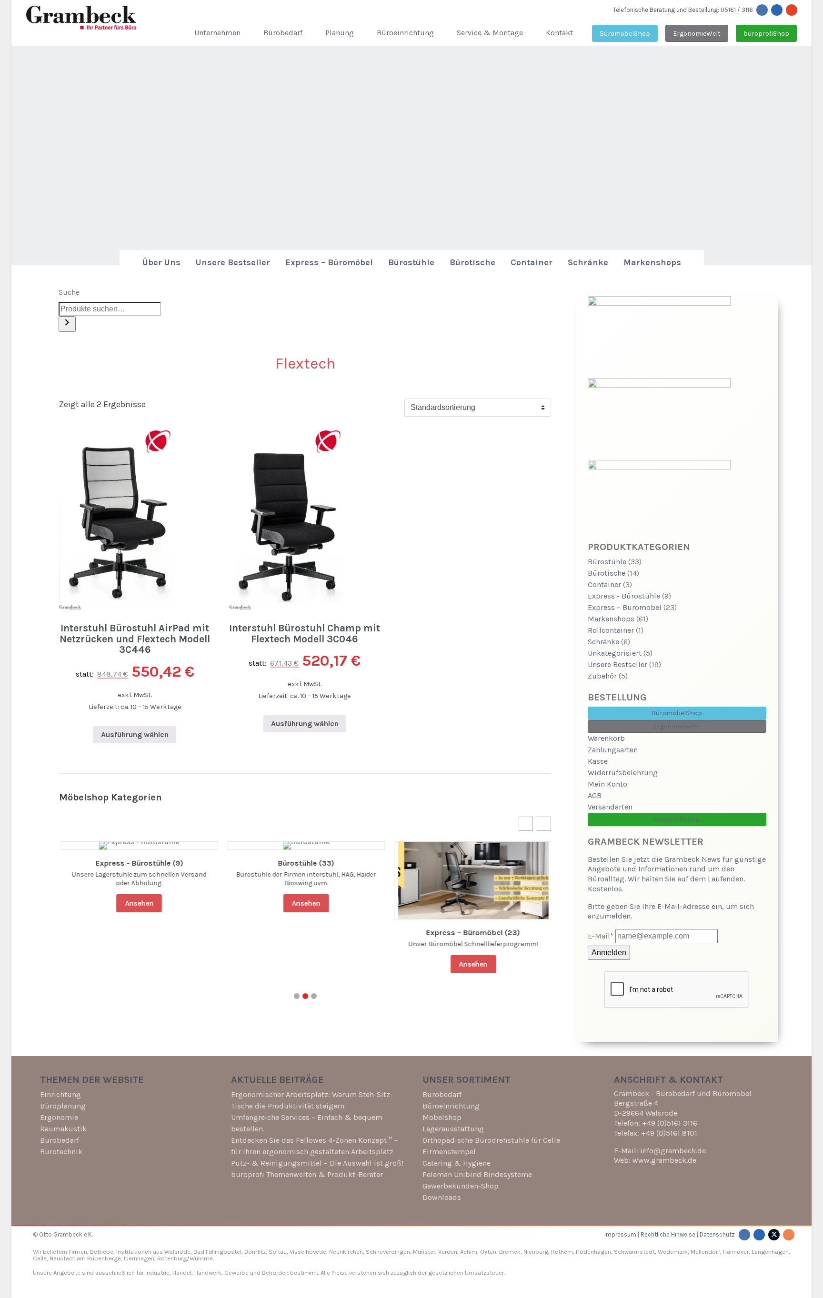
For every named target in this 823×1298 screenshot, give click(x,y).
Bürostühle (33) (305, 863)
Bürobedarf (282, 32)
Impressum (620, 1234)
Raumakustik (63, 1128)
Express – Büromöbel (329, 262)
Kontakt (559, 32)
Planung (339, 32)
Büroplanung (63, 1105)
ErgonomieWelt (697, 34)
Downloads (441, 1197)
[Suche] (67, 324)
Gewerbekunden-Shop (460, 1185)
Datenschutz (717, 1234)
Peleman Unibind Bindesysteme (477, 1174)
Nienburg (535, 1251)
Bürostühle (411, 262)
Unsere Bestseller (233, 262)
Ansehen (138, 903)
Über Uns (161, 262)
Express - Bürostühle (624, 595)
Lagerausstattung (453, 1128)
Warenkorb (606, 738)
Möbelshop (442, 1117)
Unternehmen (217, 32)
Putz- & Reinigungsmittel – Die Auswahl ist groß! (317, 1163)
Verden (447, 1251)
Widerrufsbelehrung (623, 772)
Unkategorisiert (615, 653)
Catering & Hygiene (456, 1163)
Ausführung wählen (135, 734)
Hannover (736, 1251)
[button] (526, 824)
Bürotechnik (61, 1151)
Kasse (598, 761)
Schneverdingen (388, 1251)
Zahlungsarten (613, 749)
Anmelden (609, 953)
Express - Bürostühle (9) (138, 863)
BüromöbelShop (625, 34)
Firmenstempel (449, 1151)
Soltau (278, 1251)
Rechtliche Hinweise (668, 1234)
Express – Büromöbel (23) (472, 933)
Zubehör (602, 675)
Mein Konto (607, 784)
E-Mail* (600, 935)
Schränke (588, 262)
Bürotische (472, 262)
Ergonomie (59, 1117)
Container (531, 262)
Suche (69, 292)
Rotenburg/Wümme (185, 1258)
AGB (595, 795)
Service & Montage (490, 32)
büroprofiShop (766, 34)
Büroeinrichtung (405, 32)
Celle (40, 1258)
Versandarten (610, 806)
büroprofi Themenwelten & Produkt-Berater (307, 1174)
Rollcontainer (611, 630)
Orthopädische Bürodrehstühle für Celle (491, 1140)
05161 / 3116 (737, 9)
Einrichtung (60, 1094)
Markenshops (652, 262)
